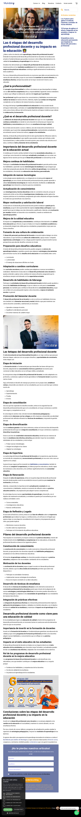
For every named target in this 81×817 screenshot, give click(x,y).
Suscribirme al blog (30, 780)
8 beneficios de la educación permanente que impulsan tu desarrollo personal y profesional (69, 42)
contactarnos (34, 742)
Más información (7, 790)
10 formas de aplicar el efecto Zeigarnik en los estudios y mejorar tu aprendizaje (69, 31)
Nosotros (51, 3)
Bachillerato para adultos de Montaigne (15, 740)
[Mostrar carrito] (76, 3)
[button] (13, 813)
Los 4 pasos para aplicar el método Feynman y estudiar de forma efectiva (69, 21)
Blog (43, 3)
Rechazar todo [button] (18, 809)
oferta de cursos (52, 740)
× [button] (23, 778)
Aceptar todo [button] (8, 809)
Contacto (58, 3)
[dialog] (13, 796)
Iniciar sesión (68, 3)
